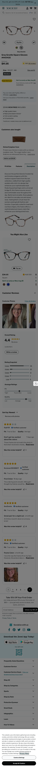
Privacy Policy (24, 753)
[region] (19, 748)
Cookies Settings (19, 757)
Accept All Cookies (19, 763)
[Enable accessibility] (35, 383)
